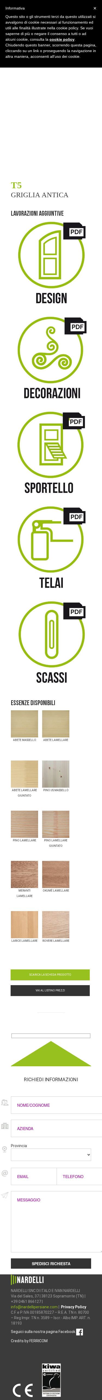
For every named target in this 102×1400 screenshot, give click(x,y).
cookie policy (62, 39)
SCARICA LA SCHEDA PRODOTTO (50, 974)
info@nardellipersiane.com (34, 1307)
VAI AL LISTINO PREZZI (50, 990)
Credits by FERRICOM (29, 1341)
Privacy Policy (73, 1307)
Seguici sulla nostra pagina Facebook (43, 1331)
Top (97, 1395)
